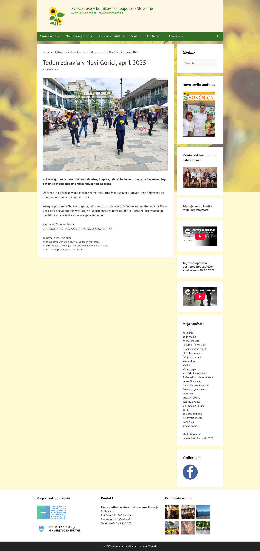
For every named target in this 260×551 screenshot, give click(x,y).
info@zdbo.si (122, 519)
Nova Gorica (77, 52)
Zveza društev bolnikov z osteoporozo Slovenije (112, 8)
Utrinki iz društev (68, 241)
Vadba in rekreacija (89, 241)
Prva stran (65, 238)
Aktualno (61, 52)
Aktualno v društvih (110, 36)
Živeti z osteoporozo (77, 36)
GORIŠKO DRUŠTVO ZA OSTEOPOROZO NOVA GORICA (78, 229)
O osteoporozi (48, 36)
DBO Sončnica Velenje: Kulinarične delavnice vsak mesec (77, 245)
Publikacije (153, 36)
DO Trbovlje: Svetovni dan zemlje (64, 249)
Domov (47, 52)
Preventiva (52, 241)
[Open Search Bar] (218, 36)
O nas (134, 36)
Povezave (174, 36)
